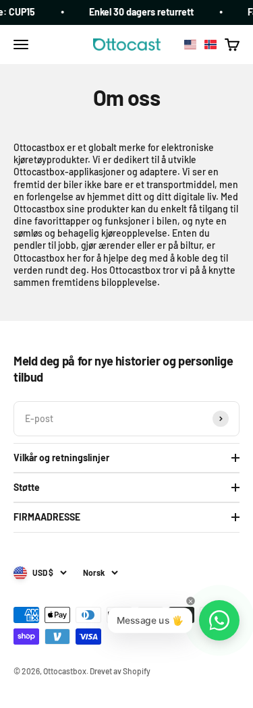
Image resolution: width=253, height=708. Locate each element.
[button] (200, 44)
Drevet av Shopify (120, 671)
